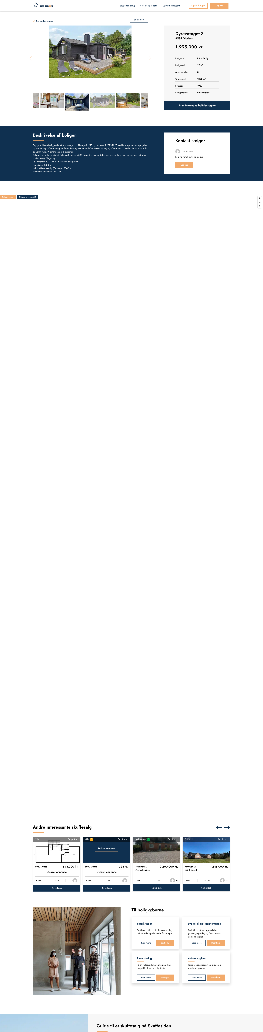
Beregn (165, 977)
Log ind (219, 5)
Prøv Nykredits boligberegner (197, 106)
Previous (31, 58)
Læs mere (146, 942)
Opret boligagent (171, 5)
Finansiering (144, 959)
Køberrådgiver (197, 959)
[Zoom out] (260, 202)
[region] (131, 504)
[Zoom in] (260, 198)
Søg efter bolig (127, 5)
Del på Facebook (44, 21)
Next (149, 58)
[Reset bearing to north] (260, 206)
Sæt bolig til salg (148, 5)
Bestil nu (165, 942)
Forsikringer (144, 924)
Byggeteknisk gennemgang (204, 924)
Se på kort (73, 839)
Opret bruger (198, 5)
